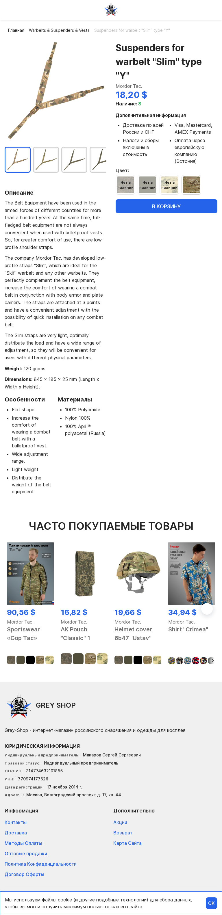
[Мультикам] (191, 185)
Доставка (16, 833)
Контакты (16, 822)
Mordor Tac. (129, 86)
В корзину (166, 206)
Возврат (122, 833)
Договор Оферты (24, 874)
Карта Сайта (127, 843)
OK (211, 903)
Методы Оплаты (23, 843)
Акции (120, 822)
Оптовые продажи (26, 853)
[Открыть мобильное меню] (9, 9)
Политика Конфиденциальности (41, 864)
